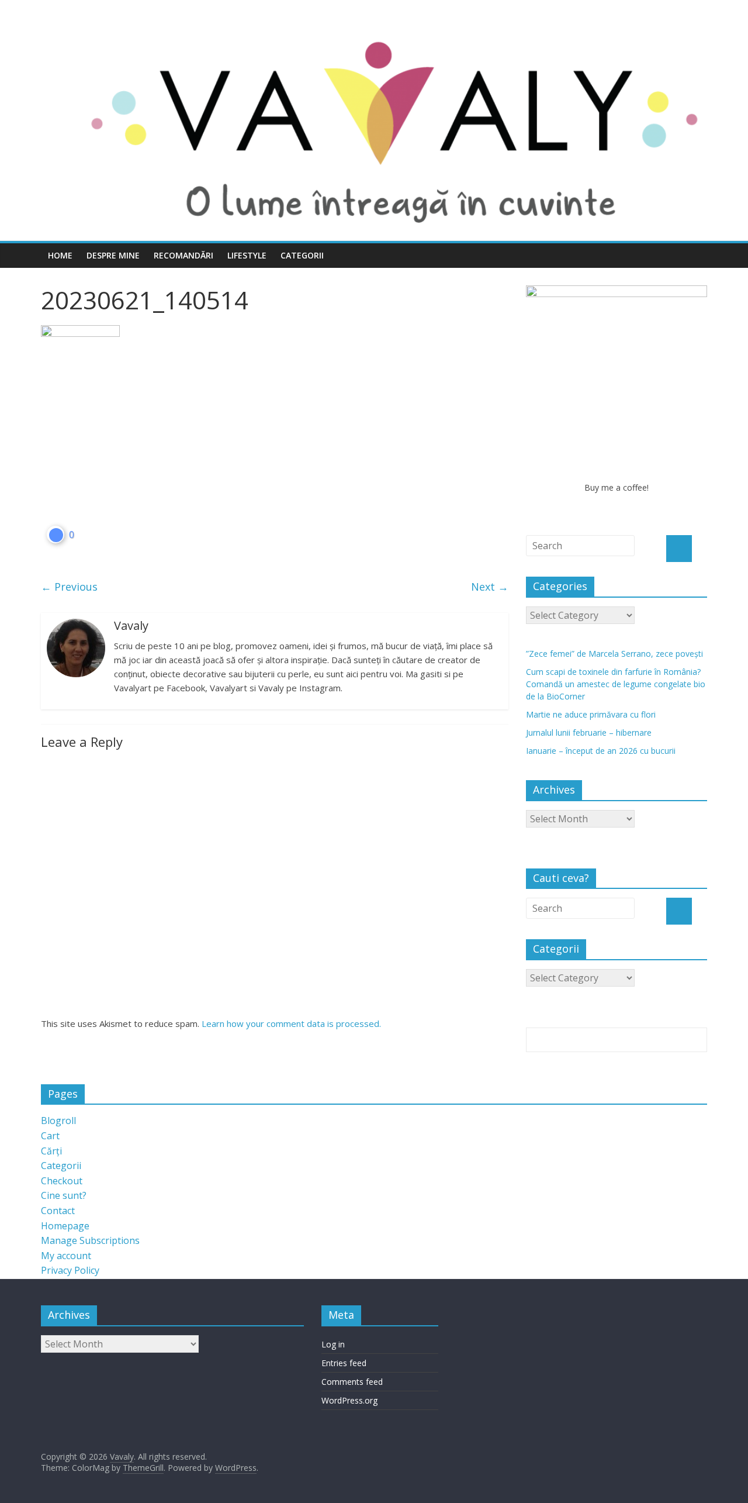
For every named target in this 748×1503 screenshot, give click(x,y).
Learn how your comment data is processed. (291, 1023)
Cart (50, 1135)
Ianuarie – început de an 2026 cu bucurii (601, 750)
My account (66, 1255)
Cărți (51, 1151)
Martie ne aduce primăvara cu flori (591, 714)
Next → (489, 587)
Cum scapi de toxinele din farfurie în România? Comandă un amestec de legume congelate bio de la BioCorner (615, 684)
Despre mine (113, 255)
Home (60, 255)
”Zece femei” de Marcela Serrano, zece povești (614, 653)
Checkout (61, 1180)
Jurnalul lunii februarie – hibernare (589, 732)
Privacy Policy (70, 1270)
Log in (333, 1344)
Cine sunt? (63, 1195)
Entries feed (343, 1362)
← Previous (69, 587)
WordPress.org (349, 1400)
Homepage (65, 1225)
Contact (58, 1210)
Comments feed (352, 1381)
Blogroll (58, 1120)
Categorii (302, 255)
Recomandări (183, 255)
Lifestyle (246, 255)
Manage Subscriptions (90, 1240)
